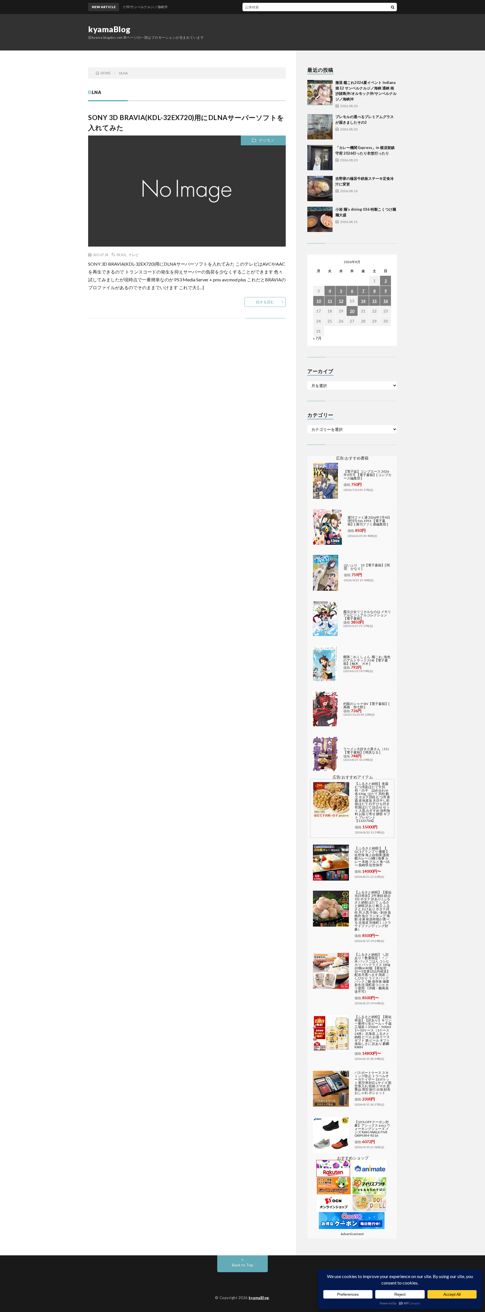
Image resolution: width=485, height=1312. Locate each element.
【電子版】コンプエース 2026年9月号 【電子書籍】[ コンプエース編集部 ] (368, 474)
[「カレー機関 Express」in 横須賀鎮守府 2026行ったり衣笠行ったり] (320, 157)
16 (385, 300)
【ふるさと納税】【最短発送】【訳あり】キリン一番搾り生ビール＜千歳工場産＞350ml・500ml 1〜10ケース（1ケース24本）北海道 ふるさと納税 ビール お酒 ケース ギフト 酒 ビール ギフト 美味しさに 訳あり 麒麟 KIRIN (373, 1032)
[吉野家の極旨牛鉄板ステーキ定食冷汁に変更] (320, 188)
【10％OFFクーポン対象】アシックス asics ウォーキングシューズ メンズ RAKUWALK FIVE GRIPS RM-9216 (372, 1129)
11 (330, 300)
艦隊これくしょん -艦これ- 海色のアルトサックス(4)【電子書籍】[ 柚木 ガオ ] (366, 660)
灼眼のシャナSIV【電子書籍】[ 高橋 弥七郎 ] (366, 705)
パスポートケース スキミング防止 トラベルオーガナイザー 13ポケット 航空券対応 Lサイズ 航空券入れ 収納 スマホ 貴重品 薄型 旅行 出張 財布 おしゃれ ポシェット (373, 1082)
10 (318, 300)
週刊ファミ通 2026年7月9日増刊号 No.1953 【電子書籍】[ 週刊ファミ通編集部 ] (368, 520)
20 (352, 311)
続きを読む (265, 302)
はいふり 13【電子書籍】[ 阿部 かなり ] (367, 567)
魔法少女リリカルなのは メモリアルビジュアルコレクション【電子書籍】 (367, 615)
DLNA (121, 254)
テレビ (134, 254)
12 (341, 300)
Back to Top (242, 1265)
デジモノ (266, 140)
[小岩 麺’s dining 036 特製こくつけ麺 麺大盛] (320, 219)
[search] (392, 7)
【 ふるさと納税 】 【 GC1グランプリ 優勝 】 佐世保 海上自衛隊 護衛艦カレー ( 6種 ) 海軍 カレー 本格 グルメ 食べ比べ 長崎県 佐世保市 (372, 856)
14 (363, 300)
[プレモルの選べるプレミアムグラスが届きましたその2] (320, 126)
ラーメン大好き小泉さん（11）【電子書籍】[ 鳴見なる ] (367, 750)
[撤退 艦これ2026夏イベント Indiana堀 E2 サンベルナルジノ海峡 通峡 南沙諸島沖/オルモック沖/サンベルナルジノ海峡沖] (320, 92)
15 (374, 300)
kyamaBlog (109, 29)
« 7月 (317, 338)
